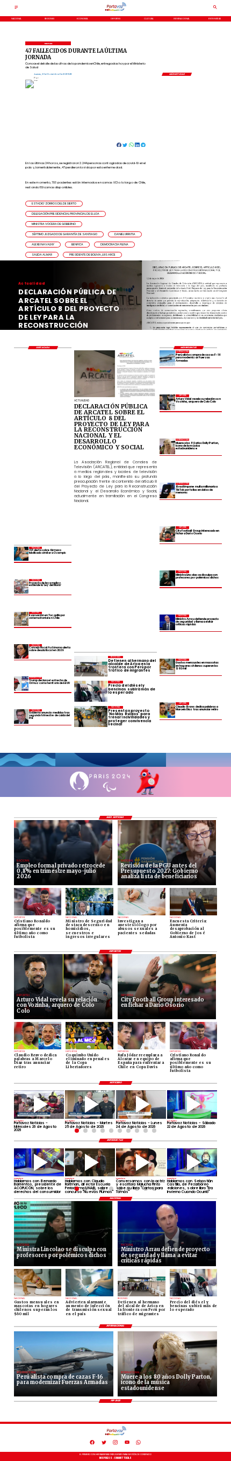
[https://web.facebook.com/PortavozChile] (92, 1444)
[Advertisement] (152, 574)
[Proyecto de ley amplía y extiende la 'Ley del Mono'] (21, 586)
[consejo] (21, 651)
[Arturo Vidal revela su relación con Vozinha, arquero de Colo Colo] (167, 402)
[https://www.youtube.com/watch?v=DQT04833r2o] (141, 1104)
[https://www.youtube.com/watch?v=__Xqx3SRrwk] (90, 1104)
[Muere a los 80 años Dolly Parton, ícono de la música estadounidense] (167, 446)
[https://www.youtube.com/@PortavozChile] (127, 1444)
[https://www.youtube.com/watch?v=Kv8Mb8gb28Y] (192, 1104)
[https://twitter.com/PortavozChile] (104, 1444)
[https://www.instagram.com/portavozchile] (115, 1444)
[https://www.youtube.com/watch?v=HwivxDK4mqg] (39, 1104)
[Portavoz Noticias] (16, 8)
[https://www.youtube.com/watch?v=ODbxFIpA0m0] (39, 1162)
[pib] (21, 716)
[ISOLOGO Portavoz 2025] (115, 10)
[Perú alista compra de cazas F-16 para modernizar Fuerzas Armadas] (167, 358)
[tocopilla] (21, 619)
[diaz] (167, 710)
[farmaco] (21, 554)
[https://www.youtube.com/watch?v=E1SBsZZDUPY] (141, 1162)
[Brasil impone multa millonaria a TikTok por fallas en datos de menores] (167, 490)
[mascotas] (167, 666)
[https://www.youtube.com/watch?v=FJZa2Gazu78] (90, 1162)
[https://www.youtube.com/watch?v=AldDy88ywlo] (192, 1162)
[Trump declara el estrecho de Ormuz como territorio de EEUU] (21, 684)
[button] (54, 204)
